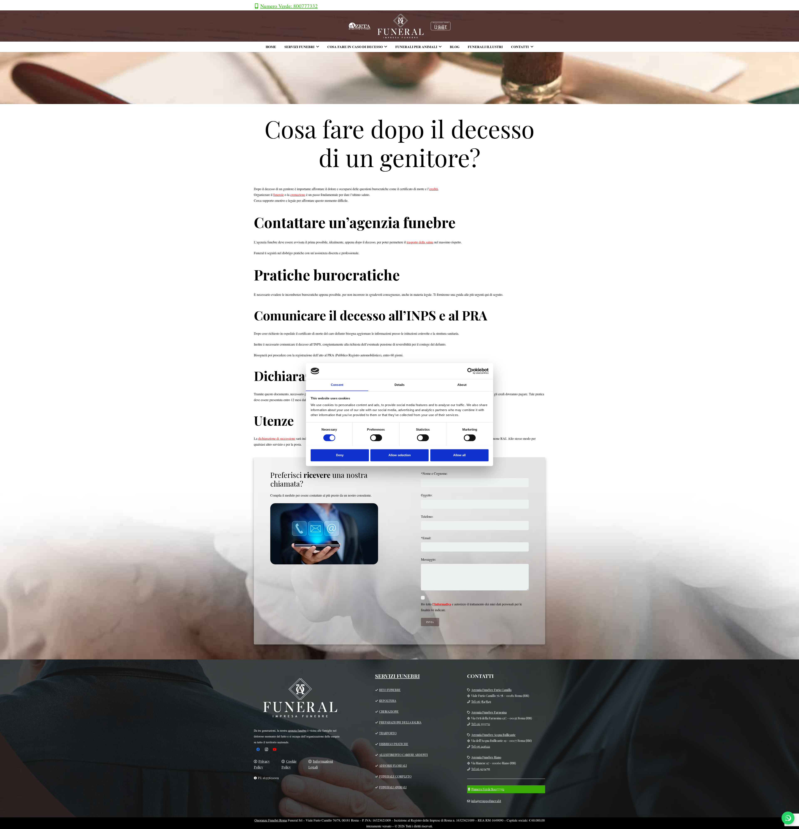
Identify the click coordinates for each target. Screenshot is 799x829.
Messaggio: (428, 559)
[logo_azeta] (359, 26)
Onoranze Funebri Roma (270, 820)
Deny (340, 455)
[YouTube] (274, 749)
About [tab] (461, 385)
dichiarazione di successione (276, 438)
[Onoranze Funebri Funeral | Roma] (401, 26)
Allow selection (399, 455)
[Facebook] (258, 749)
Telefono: (427, 516)
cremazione (297, 194)
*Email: (426, 538)
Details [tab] (400, 385)
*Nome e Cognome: (434, 473)
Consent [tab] (337, 385)
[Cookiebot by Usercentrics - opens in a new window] (470, 371)
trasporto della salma (420, 242)
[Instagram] (266, 749)
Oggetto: (426, 495)
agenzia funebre (297, 730)
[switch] (376, 437)
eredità (433, 189)
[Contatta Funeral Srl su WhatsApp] (788, 818)
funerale (278, 194)
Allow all (459, 455)
